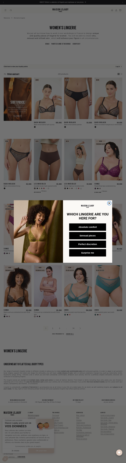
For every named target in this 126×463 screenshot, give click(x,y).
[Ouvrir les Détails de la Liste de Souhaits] (119, 453)
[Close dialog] (109, 203)
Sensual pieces (88, 235)
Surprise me (87, 253)
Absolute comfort (88, 227)
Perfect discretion (87, 244)
